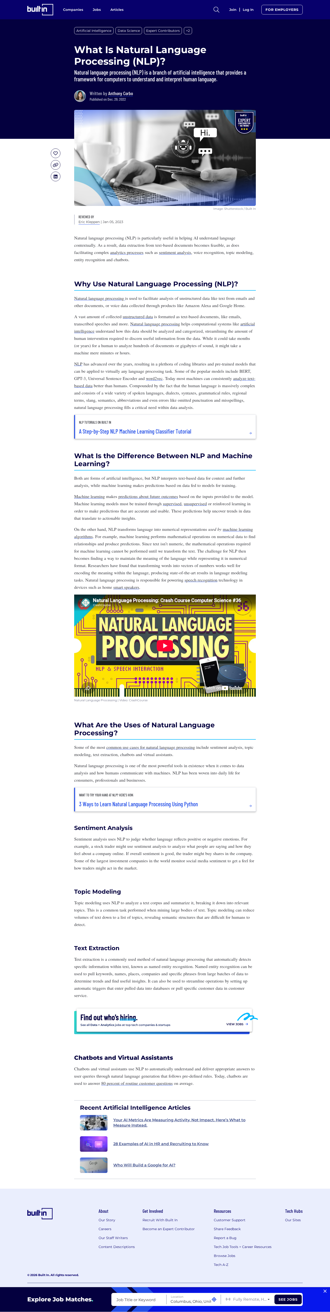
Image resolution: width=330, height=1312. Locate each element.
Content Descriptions (117, 1247)
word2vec (154, 378)
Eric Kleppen (89, 222)
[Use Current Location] (214, 1299)
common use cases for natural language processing (150, 747)
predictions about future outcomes (148, 496)
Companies (73, 9)
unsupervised (195, 503)
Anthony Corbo (120, 93)
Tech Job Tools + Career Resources (243, 1247)
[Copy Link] (55, 165)
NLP (78, 364)
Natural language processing (99, 298)
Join (233, 9)
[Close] (325, 1291)
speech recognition (201, 580)
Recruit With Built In (160, 1220)
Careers (105, 1229)
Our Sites (293, 1220)
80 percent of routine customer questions (137, 1083)
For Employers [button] (282, 9)
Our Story (107, 1220)
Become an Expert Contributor (169, 1229)
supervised (172, 503)
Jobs (97, 9)
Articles (116, 9)
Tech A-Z (221, 1265)
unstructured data (138, 316)
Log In (248, 9)
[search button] (216, 9)
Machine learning (89, 496)
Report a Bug (225, 1238)
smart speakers (126, 587)
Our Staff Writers (113, 1238)
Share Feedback (227, 1229)
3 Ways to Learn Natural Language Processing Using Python (138, 804)
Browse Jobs (224, 1256)
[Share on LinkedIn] (55, 176)
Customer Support (229, 1220)
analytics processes (126, 252)
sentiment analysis (175, 252)
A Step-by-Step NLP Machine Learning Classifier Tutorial (135, 431)
